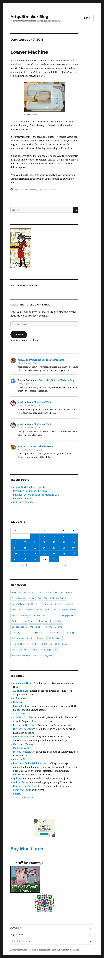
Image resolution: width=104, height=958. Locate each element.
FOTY (46, 615)
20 (15, 553)
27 (15, 559)
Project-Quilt (18, 644)
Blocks (69, 592)
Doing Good (42, 609)
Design (29, 609)
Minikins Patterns (52, 627)
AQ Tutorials (16, 934)
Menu (88, 18)
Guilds (15, 621)
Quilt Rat (18, 778)
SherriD (17, 793)
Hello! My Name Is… (20, 941)
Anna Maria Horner (23, 683)
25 (63, 553)
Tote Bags (45, 649)
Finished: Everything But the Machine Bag (36, 494)
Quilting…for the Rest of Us (27, 786)
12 (73, 542)
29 (34, 559)
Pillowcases (18, 638)
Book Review (19, 598)
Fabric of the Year (30, 615)
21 (25, 553)
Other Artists (56, 632)
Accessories (45, 592)
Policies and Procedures (39, 950)
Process (41, 638)
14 (25, 547)
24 (54, 553)
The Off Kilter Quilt (23, 797)
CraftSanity (19, 713)
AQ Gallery (16, 928)
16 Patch (16, 592)
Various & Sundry (21, 655)
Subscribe (19, 334)
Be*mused (18, 702)
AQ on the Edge (21, 690)
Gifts (54, 615)
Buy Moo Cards (26, 849)
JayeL (20, 402)
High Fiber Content (23, 729)
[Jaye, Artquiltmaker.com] (44, 248)
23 (44, 553)
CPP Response (44, 604)
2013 (46, 190)
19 (73, 547)
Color (32, 598)
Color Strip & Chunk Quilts (52, 598)
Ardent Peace (20, 698)
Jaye (16, 190)
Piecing (70, 632)
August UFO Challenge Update (29, 487)
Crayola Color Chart (23, 717)
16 (44, 547)
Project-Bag (55, 638)
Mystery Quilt (19, 632)
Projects (32, 644)
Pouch (30, 638)
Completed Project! (22, 604)
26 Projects (30, 592)
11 (64, 542)
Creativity (17, 609)
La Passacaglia (19, 627)
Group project (67, 615)
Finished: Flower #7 (24, 498)
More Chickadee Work (39, 402)
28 (25, 559)
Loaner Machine (29, 52)
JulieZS (21, 359)
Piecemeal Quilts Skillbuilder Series (32, 763)
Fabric (15, 615)
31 (54, 559)
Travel (57, 649)
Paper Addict (20, 759)
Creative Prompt (64, 604)
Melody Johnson (22, 751)
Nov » (65, 564)
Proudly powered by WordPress (65, 950)
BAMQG (58, 592)
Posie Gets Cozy (21, 774)
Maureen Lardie (21, 748)
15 (35, 547)
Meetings (35, 627)
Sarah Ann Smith (22, 790)
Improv (43, 621)
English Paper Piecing (64, 609)
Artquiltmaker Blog (29, 16)
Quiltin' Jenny (20, 782)
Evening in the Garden (25, 725)
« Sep (24, 564)
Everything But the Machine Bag (46, 359)
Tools (53, 190)
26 (73, 553)
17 (54, 547)
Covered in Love (21, 706)
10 (54, 542)
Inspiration (56, 621)
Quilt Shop (46, 644)
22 (34, 553)
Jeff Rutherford (21, 736)
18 (64, 547)
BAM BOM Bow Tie (23, 502)
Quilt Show (61, 644)
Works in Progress (42, 655)
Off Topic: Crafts (37, 632)
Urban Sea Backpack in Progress (30, 491)
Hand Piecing (28, 621)
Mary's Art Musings (23, 744)
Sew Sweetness (20, 649)
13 (15, 547)
